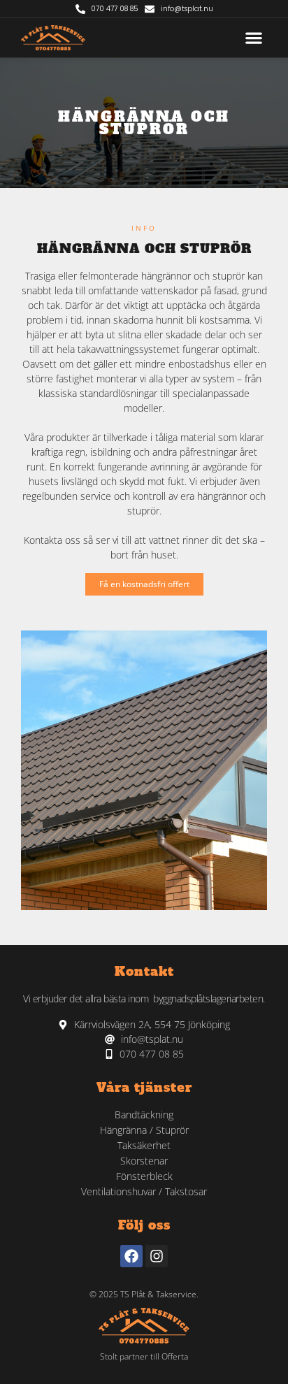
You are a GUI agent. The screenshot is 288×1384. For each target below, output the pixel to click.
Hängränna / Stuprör (144, 1130)
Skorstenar (144, 1160)
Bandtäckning (144, 1114)
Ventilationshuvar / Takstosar (144, 1191)
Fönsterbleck (144, 1176)
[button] (253, 38)
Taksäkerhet (144, 1145)
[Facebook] (131, 1256)
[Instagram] (156, 1256)
